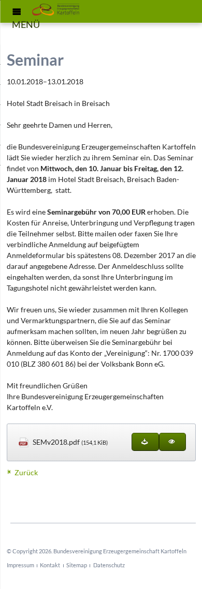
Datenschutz (109, 565)
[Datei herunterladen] (145, 442)
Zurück (26, 472)
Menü (22, 21)
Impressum (20, 565)
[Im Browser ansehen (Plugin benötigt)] (172, 442)
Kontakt (50, 565)
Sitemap (76, 565)
